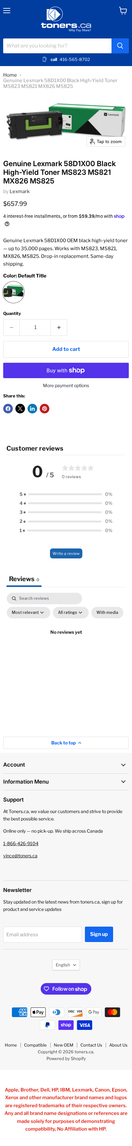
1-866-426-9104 (20, 843)
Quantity (12, 313)
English (63, 964)
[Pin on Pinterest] (44, 408)
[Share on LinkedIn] (32, 408)
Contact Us (91, 1045)
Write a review (66, 553)
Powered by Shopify (66, 1058)
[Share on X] (20, 408)
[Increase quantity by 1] (59, 327)
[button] (66, 494)
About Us (118, 1045)
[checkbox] (107, 612)
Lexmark (19, 191)
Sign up (99, 934)
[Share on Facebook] (8, 408)
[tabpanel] (66, 646)
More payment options (66, 385)
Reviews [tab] (24, 579)
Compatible (35, 1045)
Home (10, 75)
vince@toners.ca (20, 855)
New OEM (63, 1045)
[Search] (120, 45)
